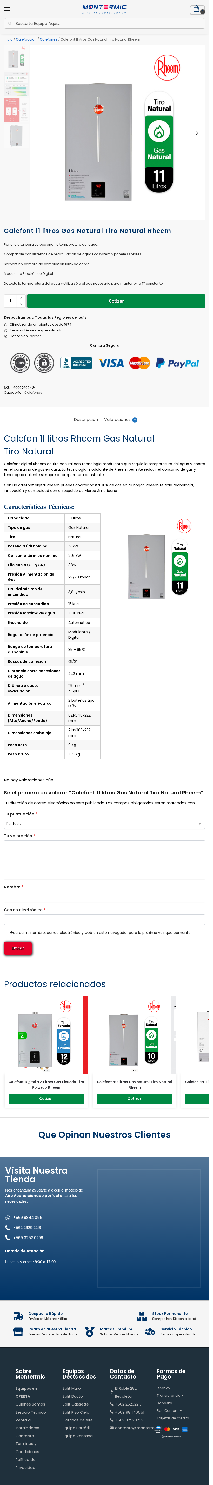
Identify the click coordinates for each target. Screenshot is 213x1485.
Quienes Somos (30, 1404)
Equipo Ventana (78, 1436)
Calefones (48, 39)
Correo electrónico (25, 910)
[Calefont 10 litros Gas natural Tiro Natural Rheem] (134, 1035)
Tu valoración (19, 836)
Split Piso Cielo (76, 1412)
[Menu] (11, 9)
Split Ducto (73, 1396)
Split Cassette (76, 1404)
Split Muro (72, 1388)
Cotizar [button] (46, 1098)
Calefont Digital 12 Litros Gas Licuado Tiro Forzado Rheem (46, 1084)
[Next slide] (197, 132)
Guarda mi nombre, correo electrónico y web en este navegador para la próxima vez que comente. (100, 932)
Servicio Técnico (31, 1412)
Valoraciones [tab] (120, 419)
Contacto (25, 1436)
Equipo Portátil (76, 1427)
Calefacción (26, 39)
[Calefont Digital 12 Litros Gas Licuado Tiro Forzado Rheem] (46, 1035)
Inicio (8, 39)
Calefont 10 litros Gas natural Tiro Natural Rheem (134, 1084)
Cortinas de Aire (78, 1420)
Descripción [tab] (86, 419)
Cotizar (116, 301)
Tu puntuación (20, 814)
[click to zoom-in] (117, 132)
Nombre (14, 887)
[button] (197, 10)
